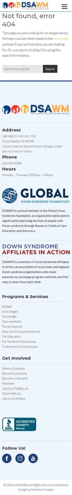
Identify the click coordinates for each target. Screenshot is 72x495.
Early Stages (10, 311)
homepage (61, 38)
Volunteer (8, 383)
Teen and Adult (11, 321)
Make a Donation (13, 368)
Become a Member (15, 378)
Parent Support (12, 326)
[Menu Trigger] (64, 6)
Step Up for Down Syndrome (21, 331)
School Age (9, 316)
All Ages (7, 306)
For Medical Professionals (19, 341)
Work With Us (11, 393)
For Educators (11, 336)
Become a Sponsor (14, 373)
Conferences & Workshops (20, 346)
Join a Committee (13, 398)
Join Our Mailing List (15, 388)
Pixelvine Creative (42, 489)
